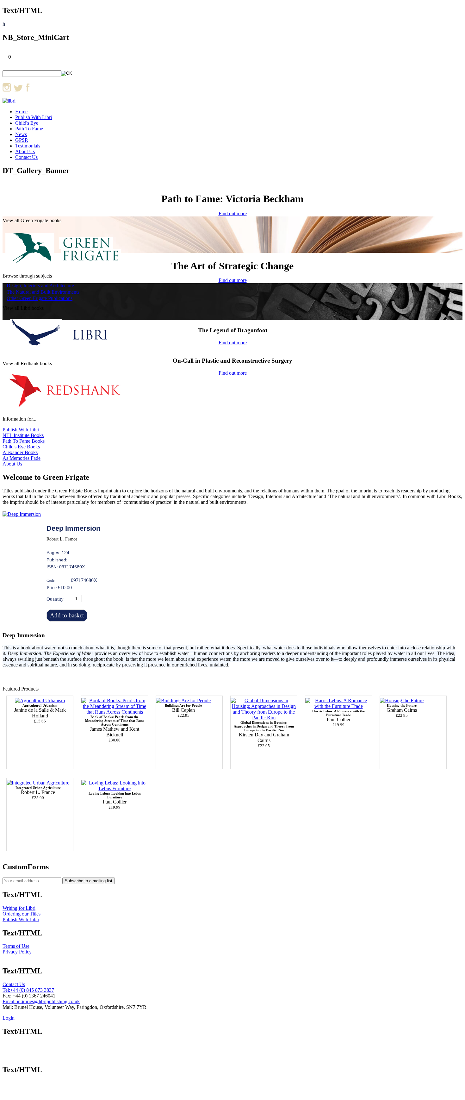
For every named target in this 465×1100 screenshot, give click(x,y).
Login (9, 1018)
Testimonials (27, 145)
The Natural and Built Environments (43, 292)
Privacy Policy (17, 951)
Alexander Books (20, 452)
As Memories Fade (21, 458)
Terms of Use (16, 946)
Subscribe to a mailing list (88, 880)
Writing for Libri (19, 908)
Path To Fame (29, 128)
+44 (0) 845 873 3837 (32, 990)
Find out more (233, 213)
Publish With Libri (33, 117)
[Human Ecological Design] (183, 700)
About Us (25, 151)
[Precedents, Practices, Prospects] (38, 782)
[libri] (9, 100)
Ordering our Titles (21, 913)
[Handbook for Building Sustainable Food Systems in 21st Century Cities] (40, 700)
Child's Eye (26, 123)
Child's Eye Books (21, 446)
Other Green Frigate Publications (39, 298)
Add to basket (67, 615)
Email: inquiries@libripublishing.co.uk (41, 1001)
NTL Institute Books (23, 435)
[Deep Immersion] (22, 514)
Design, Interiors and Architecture (40, 285)
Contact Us (26, 157)
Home (21, 111)
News (21, 134)
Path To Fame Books (24, 441)
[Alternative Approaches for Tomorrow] (402, 700)
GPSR (21, 140)
